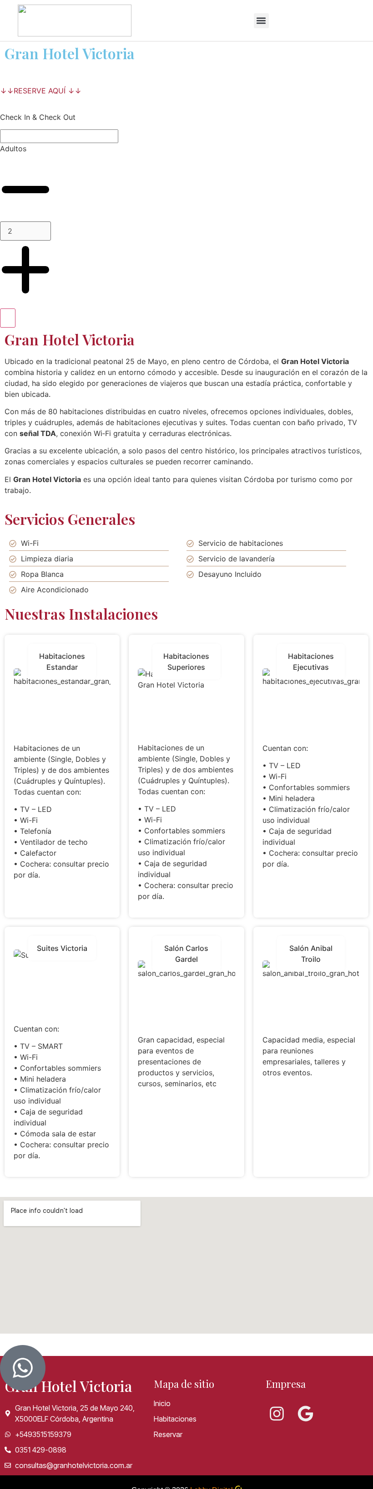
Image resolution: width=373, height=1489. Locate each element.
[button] (261, 20)
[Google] (305, 1413)
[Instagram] (277, 1413)
